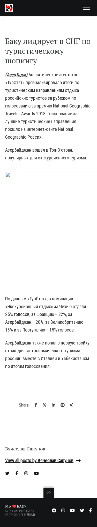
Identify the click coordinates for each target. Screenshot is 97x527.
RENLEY (31, 514)
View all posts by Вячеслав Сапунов (39, 460)
